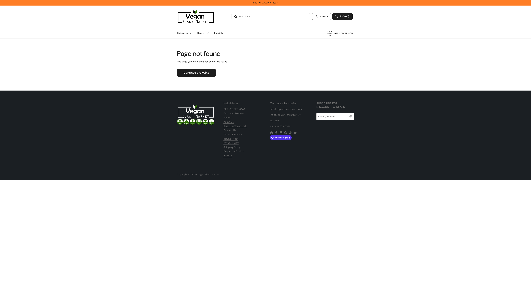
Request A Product (233, 151)
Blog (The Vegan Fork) (235, 125)
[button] (342, 16)
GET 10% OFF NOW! (234, 109)
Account (323, 16)
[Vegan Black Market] (196, 17)
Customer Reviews (233, 113)
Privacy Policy (231, 142)
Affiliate (227, 155)
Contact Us (229, 130)
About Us (228, 121)
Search (227, 117)
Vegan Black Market (208, 174)
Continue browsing (196, 73)
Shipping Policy (231, 147)
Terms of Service (232, 134)
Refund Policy (230, 138)
